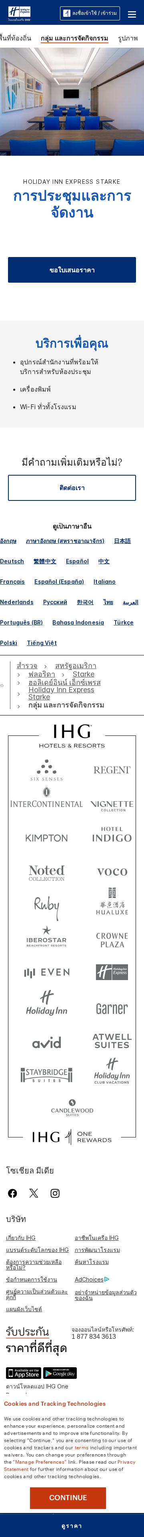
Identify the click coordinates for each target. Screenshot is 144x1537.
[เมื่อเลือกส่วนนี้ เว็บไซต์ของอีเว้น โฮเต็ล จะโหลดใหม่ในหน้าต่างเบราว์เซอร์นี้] (46, 972)
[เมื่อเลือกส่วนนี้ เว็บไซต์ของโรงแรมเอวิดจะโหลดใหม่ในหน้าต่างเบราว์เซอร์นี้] (46, 1040)
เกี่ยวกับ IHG (21, 1237)
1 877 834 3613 (94, 1336)
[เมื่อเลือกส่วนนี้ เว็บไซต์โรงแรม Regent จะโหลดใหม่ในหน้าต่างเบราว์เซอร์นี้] (112, 768)
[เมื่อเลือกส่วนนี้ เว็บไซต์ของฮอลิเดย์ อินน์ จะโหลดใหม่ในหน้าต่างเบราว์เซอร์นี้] (46, 1006)
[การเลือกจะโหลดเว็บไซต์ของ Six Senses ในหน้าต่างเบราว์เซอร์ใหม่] (46, 768)
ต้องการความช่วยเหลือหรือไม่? (34, 1264)
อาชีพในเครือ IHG (97, 1237)
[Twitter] (34, 1193)
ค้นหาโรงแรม (92, 1261)
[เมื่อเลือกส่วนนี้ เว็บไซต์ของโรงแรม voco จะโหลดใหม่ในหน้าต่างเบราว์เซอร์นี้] (112, 870)
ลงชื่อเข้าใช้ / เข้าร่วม (94, 13)
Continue (68, 1497)
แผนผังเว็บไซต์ (24, 1309)
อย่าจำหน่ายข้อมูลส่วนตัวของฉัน (106, 1295)
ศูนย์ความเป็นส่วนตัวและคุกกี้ (37, 1294)
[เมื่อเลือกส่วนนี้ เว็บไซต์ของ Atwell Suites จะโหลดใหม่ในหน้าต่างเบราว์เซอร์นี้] (112, 1040)
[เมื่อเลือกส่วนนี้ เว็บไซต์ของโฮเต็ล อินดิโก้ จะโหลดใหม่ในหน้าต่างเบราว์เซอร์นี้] (112, 836)
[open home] (5, 685)
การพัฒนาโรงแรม (97, 1249)
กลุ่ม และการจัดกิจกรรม (74, 38)
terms (82, 1447)
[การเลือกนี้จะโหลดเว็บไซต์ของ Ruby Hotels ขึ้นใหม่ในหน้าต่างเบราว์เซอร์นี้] (46, 904)
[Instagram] (55, 1193)
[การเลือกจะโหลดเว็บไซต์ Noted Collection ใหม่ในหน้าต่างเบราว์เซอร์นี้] (46, 870)
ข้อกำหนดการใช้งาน (31, 1279)
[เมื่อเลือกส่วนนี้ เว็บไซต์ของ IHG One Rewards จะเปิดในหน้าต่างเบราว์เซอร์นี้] (71, 1137)
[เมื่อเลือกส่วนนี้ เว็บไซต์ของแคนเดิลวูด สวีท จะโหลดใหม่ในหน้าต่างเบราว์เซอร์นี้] (72, 1108)
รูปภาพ (128, 38)
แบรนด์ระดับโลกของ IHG (37, 1249)
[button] (132, 13)
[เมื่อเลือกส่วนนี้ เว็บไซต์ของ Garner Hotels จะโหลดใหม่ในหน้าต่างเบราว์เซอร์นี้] (112, 1006)
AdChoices (89, 1279)
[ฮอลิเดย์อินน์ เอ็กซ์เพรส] (19, 13)
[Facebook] (14, 1193)
